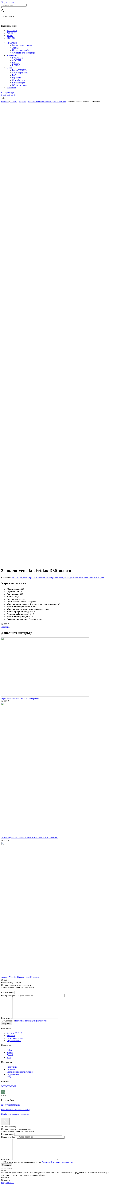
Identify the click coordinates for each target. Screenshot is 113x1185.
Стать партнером (20, 73)
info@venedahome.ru (10, 1105)
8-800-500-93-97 (8, 95)
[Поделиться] (5, 1168)
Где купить (12, 1067)
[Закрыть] (5, 1121)
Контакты (11, 87)
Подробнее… (7, 1182)
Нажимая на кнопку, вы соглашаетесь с (38, 1162)
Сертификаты (18, 80)
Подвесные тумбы (20, 50)
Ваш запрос (7, 1018)
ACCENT (11, 33)
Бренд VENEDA (20, 70)
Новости (11, 1035)
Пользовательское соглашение (15, 1109)
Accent (10, 1055)
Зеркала (15, 48)
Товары (13, 101)
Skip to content (7, 2)
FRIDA (10, 35)
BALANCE (12, 30)
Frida (9, 1057)
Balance (10, 1050)
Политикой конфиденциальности (31, 1021)
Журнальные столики (22, 45)
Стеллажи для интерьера (23, 53)
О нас (9, 68)
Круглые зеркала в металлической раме (85, 577)
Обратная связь (19, 85)
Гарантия (16, 77)
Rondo (10, 1052)
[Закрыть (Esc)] (2, 1168)
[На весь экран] (8, 1168)
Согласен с (25, 1021)
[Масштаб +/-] (10, 1168)
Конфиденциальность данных (15, 1114)
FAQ (14, 75)
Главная (5, 101)
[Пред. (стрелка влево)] (2, 1170)
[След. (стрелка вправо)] (5, 1170)
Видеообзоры (18, 82)
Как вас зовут (7, 992)
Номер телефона (9, 995)
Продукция (12, 43)
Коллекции (12, 55)
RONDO (11, 38)
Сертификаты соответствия (20, 1072)
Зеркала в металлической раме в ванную (47, 101)
